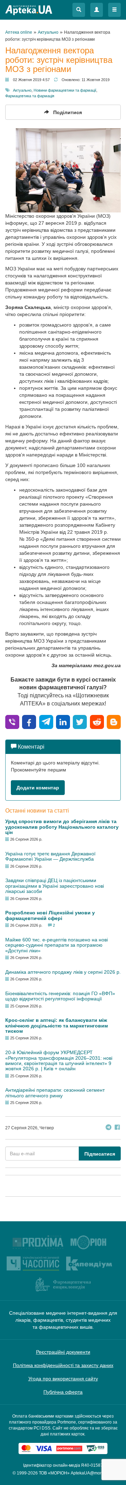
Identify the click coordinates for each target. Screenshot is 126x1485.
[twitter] (80, 721)
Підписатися (99, 1154)
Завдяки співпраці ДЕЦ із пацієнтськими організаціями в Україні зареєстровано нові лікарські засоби (54, 886)
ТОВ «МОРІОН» (54, 1473)
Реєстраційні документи (63, 1352)
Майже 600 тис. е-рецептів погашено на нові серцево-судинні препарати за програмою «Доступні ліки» (56, 945)
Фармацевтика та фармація (29, 96)
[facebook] (29, 721)
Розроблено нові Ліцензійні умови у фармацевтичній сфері (50, 915)
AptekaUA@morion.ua (92, 1473)
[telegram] (46, 721)
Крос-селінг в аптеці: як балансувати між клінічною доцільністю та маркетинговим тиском (56, 1025)
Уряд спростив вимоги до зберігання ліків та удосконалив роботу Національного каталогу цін (62, 827)
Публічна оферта (63, 1392)
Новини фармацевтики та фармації (65, 90)
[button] (78, 10)
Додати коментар (37, 787)
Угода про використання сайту (63, 1378)
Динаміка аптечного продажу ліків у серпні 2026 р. (63, 972)
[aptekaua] (114, 721)
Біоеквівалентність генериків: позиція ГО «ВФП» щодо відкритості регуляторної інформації (60, 996)
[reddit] (97, 721)
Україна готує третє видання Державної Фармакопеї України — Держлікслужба (50, 856)
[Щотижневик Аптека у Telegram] (108, 1128)
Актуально (22, 90)
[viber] (12, 721)
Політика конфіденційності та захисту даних (63, 1365)
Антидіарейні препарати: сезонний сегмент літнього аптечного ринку (55, 1092)
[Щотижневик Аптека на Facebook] (117, 1128)
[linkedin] (63, 721)
